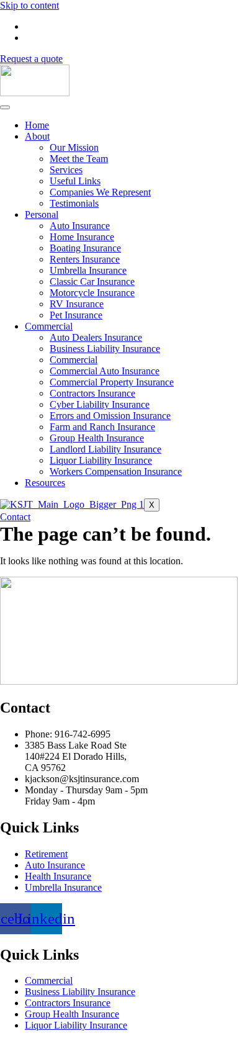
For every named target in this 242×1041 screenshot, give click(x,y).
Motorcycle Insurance (92, 292)
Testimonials (74, 203)
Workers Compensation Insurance (116, 471)
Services (66, 169)
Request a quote (31, 58)
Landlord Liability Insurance (105, 449)
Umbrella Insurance (88, 270)
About (37, 136)
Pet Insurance (76, 315)
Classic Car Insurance (92, 281)
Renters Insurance (85, 259)
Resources (45, 482)
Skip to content (29, 5)
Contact (15, 516)
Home (37, 125)
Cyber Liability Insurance (100, 404)
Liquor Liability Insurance (101, 460)
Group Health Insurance (97, 438)
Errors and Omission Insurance (110, 415)
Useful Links (75, 181)
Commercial (49, 326)
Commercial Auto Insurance (104, 371)
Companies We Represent (100, 192)
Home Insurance (82, 237)
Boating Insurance (85, 248)
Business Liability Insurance (105, 348)
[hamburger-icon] (5, 107)
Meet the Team (79, 158)
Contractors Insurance (92, 393)
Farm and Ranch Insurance (102, 426)
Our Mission (74, 147)
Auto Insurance (80, 225)
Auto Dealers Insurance (96, 337)
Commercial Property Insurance (112, 382)
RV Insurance (77, 304)
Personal (41, 214)
